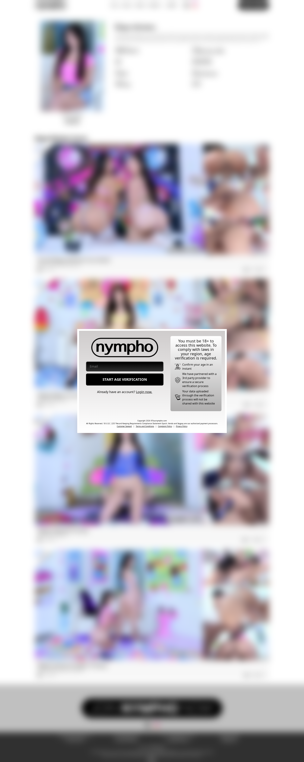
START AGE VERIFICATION (125, 379)
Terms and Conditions (145, 426)
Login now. (144, 392)
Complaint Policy (165, 426)
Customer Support (124, 426)
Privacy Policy (181, 426)
